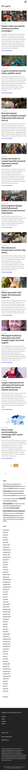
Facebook (3, 716)
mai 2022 (5, 656)
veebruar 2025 (6, 574)
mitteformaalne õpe (22, 495)
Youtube (3, 723)
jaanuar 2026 (6, 547)
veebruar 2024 (6, 604)
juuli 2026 (5, 532)
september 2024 (7, 586)
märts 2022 (5, 661)
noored (22, 498)
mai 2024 (5, 596)
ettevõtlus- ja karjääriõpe (19, 488)
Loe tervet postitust (6, 50)
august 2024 (6, 589)
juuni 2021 (5, 683)
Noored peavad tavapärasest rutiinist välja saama (13, 250)
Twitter (3, 718)
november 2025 (6, 552)
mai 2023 (5, 626)
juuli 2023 (5, 621)
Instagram (3, 721)
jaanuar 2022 (6, 666)
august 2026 (6, 530)
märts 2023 (5, 631)
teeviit (23, 517)
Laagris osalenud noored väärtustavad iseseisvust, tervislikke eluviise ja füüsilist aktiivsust (12, 386)
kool (8, 493)
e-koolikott (10, 488)
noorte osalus (14, 508)
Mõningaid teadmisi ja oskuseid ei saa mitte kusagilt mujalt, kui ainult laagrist (12, 339)
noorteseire (8, 510)
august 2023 (6, 619)
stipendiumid (6, 517)
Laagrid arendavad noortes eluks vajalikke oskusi (13, 72)
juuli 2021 (5, 681)
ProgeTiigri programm (12, 513)
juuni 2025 (5, 564)
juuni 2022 (5, 653)
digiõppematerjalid (8, 486)
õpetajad (11, 519)
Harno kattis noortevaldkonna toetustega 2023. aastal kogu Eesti (12, 433)
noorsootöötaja (15, 503)
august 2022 (6, 649)
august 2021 (6, 678)
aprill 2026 (5, 539)
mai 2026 (5, 537)
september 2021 (7, 676)
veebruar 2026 (6, 544)
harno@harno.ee (7, 701)
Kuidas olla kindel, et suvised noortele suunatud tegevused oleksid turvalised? (13, 162)
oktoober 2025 (6, 554)
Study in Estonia (13, 517)
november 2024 (6, 582)
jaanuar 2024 (6, 606)
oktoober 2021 (6, 673)
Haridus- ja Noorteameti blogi (12, 2)
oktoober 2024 (6, 584)
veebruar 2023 (6, 634)
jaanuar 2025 (6, 577)
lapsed (16, 495)
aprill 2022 (5, 658)
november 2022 (6, 641)
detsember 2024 (7, 579)
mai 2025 (5, 567)
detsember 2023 (7, 609)
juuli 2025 (5, 562)
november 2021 (6, 671)
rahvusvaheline (19, 513)
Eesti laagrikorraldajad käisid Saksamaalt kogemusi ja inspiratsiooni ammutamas (13, 209)
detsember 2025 (7, 549)
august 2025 (6, 559)
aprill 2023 (5, 629)
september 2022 (7, 646)
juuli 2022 (5, 651)
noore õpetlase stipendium (10, 500)
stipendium (20, 515)
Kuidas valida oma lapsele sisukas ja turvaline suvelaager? (13, 28)
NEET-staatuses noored (13, 498)
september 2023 (7, 616)
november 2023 (6, 611)
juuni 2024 (5, 594)
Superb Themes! (18, 768)
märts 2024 (5, 601)
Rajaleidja (6, 515)
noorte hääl (5, 505)
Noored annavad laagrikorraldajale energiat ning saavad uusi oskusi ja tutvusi (13, 117)
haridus (21, 491)
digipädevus (10, 484)
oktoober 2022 (6, 644)
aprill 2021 (5, 688)
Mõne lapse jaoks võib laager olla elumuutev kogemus (11, 294)
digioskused (5, 484)
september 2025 (7, 557)
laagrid (13, 495)
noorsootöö (7, 503)
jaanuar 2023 (6, 636)
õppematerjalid (16, 519)
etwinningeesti (15, 491)
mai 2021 (5, 686)
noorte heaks (22, 503)
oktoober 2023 (6, 614)
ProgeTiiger (5, 513)
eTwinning (7, 491)
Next (16, 465)
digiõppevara (17, 486)
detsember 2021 (7, 668)
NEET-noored (5, 498)
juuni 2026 (5, 534)
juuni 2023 (5, 624)
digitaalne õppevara (17, 484)
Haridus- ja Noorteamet (8, 700)
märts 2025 (5, 572)
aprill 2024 (5, 599)
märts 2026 (5, 542)
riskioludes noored (13, 515)
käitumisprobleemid (7, 495)
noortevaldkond (19, 511)
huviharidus (5, 493)
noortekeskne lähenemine (15, 505)
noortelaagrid (6, 507)
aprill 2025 (5, 569)
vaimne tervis (6, 519)
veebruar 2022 (6, 663)
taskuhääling (19, 517)
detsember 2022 (7, 639)
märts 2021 (5, 691)
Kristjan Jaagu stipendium (16, 493)
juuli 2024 (5, 591)
